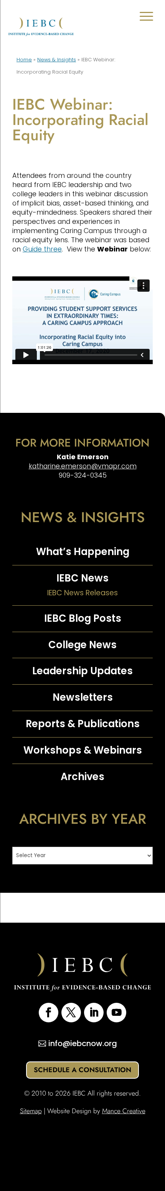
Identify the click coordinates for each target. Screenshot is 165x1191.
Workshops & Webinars (82, 750)
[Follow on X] (71, 1012)
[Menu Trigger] (146, 16)
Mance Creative (123, 1111)
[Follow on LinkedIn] (94, 1012)
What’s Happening (82, 552)
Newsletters (83, 697)
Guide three (42, 249)
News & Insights (56, 59)
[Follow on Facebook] (48, 1012)
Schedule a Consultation (82, 1070)
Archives (82, 777)
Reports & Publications (83, 724)
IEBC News (82, 578)
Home (24, 59)
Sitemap (31, 1111)
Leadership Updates (82, 671)
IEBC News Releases (82, 593)
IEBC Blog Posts (82, 618)
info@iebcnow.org (82, 1043)
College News (82, 645)
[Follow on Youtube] (116, 1012)
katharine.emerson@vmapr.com (83, 466)
